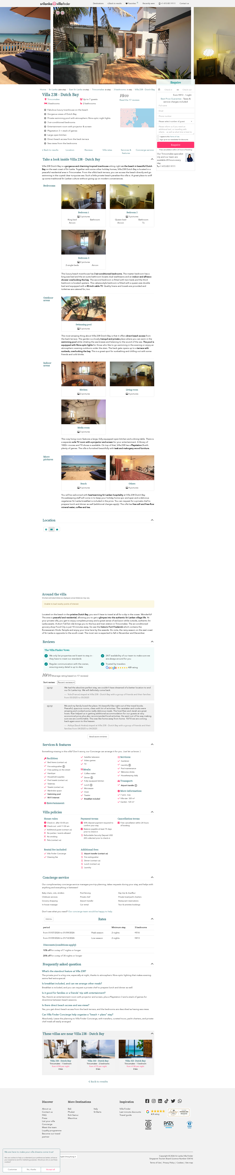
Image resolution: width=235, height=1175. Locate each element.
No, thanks (31, 1169)
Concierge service (145, 150)
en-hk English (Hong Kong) (64, 1157)
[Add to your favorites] (117, 45)
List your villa (48, 1121)
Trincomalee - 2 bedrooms (98, 1063)
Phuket (71, 1111)
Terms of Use (174, 137)
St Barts (97, 1111)
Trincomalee (53, 99)
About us (46, 1108)
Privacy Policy (168, 1162)
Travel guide (126, 1115)
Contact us (184, 3)
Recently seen (149, 3)
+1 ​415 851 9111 (168, 3)
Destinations (98, 3)
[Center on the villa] (57, 529)
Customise (12, 1169)
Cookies (180, 1162)
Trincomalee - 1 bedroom (61, 1063)
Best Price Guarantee (171, 98)
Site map (189, 1162)
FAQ (44, 1115)
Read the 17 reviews (129, 100)
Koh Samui (73, 1115)
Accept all (50, 1169)
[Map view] (51, 529)
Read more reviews (98, 736)
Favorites (133, 3)
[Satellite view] (46, 529)
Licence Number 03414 (182, 1158)
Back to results (115, 3)
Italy (96, 1108)
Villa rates (107, 150)
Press (44, 1118)
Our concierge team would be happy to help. (90, 911)
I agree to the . (170, 137)
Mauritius (72, 1118)
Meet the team (49, 1127)
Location (70, 150)
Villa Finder (125, 1108)
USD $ (48, 919)
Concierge (47, 1124)
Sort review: (49, 682)
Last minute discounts (130, 1111)
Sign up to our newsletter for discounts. (174, 140)
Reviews (89, 150)
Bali (69, 1108)
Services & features (126, 152)
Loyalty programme (51, 1130)
